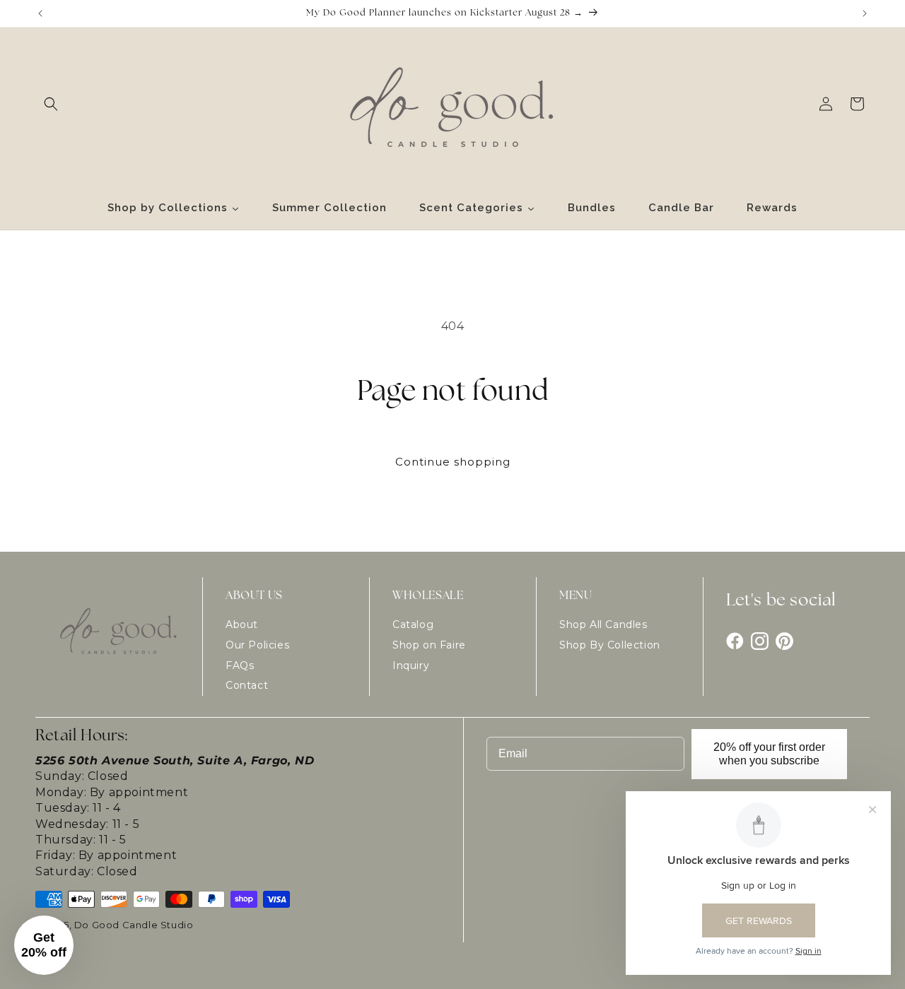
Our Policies (257, 645)
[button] (50, 103)
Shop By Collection (609, 645)
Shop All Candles (603, 624)
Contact (247, 685)
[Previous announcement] (40, 13)
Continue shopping (452, 461)
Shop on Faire (429, 645)
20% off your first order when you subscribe (769, 753)
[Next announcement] (864, 13)
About (242, 624)
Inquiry (410, 665)
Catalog (412, 624)
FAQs (240, 665)
